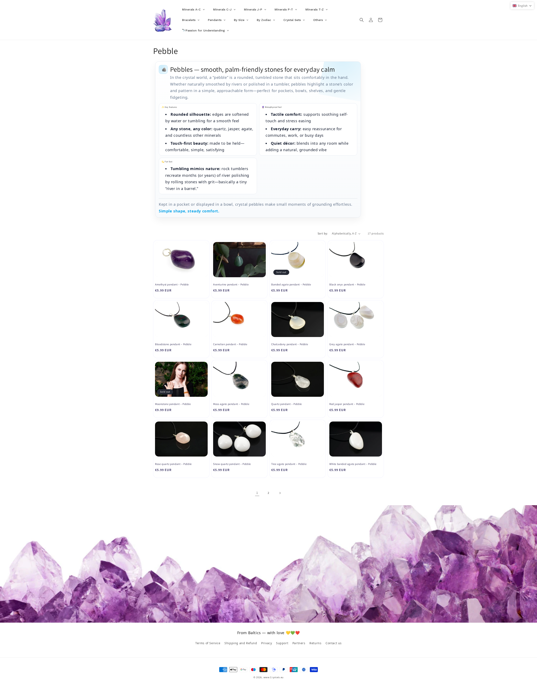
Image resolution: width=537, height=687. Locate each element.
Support (282, 643)
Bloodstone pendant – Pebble (173, 344)
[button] (361, 20)
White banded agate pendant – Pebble (353, 464)
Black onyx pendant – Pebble (347, 284)
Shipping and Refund (240, 643)
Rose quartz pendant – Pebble (173, 464)
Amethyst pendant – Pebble (172, 284)
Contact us (334, 643)
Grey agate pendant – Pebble (347, 344)
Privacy (266, 643)
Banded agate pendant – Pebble (291, 284)
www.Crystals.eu (273, 677)
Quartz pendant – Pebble (286, 404)
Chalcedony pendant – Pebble (289, 344)
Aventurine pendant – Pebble (231, 284)
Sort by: (323, 233)
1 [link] (257, 493)
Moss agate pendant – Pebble (231, 404)
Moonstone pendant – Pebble (173, 404)
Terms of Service (207, 643)
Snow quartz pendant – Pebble (232, 464)
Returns (315, 643)
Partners (298, 643)
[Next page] (279, 493)
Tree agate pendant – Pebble (288, 464)
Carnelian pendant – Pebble (230, 344)
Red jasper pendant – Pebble (346, 404)
